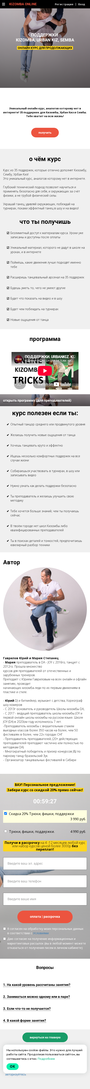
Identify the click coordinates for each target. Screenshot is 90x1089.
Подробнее (46, 1059)
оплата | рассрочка (45, 917)
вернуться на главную (45, 1037)
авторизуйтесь (15, 1074)
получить (45, 132)
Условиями (41, 933)
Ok (12, 1066)
